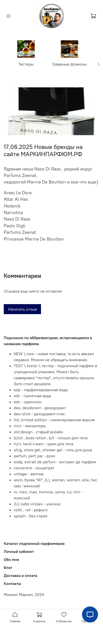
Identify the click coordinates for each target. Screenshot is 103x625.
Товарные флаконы (69, 64)
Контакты (12, 583)
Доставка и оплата (20, 575)
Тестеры (26, 64)
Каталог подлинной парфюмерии (34, 543)
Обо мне (11, 559)
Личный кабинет (19, 551)
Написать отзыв (22, 309)
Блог (8, 567)
